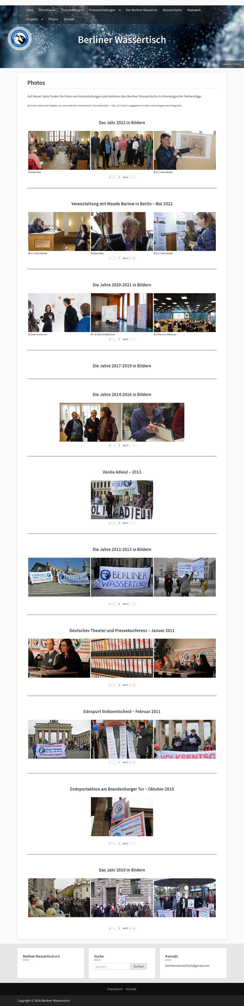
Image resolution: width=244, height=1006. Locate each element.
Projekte (32, 19)
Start (30, 10)
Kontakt (69, 19)
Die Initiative (47, 10)
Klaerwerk (194, 10)
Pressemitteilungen (102, 10)
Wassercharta (172, 10)
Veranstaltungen (72, 10)
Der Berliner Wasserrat (141, 10)
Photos (53, 19)
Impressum (115, 989)
